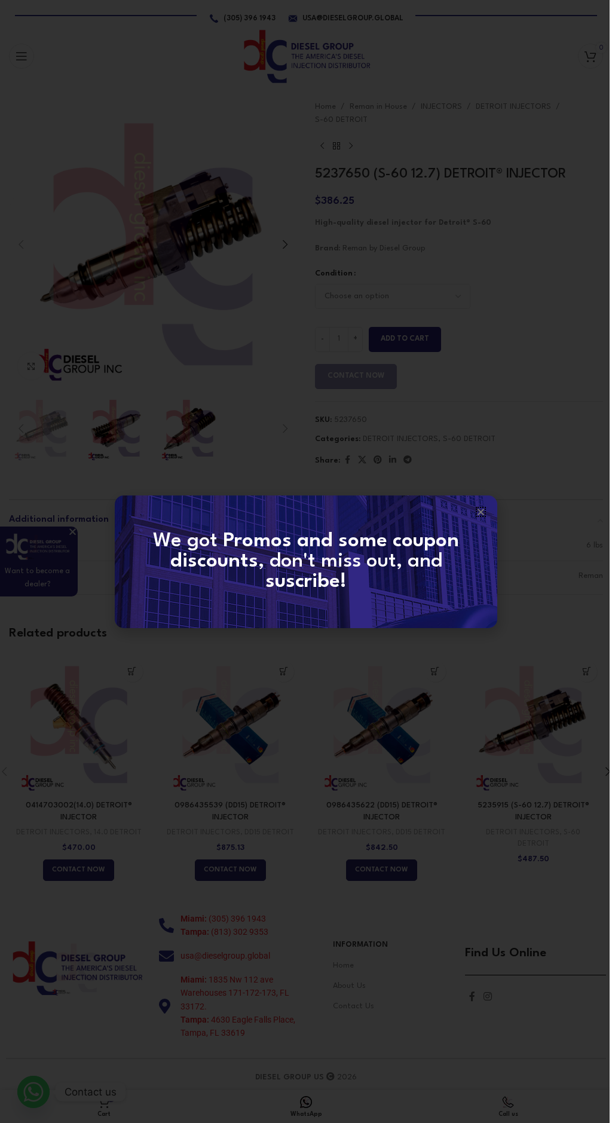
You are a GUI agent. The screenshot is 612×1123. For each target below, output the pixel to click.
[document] (306, 561)
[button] (480, 511)
